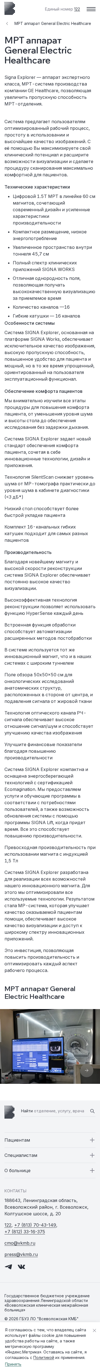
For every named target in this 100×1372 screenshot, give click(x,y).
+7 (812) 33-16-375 (24, 1231)
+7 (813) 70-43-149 (35, 1225)
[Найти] (92, 1111)
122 (7, 1225)
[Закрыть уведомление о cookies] (94, 1330)
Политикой (43, 1357)
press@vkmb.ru (21, 1254)
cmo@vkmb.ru (19, 1243)
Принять (13, 1364)
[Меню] (91, 9)
